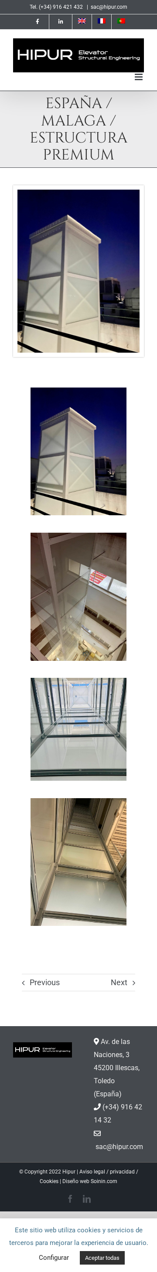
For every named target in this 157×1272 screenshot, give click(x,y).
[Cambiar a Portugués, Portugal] (121, 21)
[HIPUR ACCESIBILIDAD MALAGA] (78, 193)
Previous (45, 982)
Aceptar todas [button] (102, 1258)
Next (119, 982)
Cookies (49, 1181)
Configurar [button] (54, 1258)
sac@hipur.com (109, 7)
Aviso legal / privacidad (107, 1172)
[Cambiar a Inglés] (82, 21)
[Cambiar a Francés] (101, 21)
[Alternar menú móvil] (139, 77)
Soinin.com (104, 1181)
